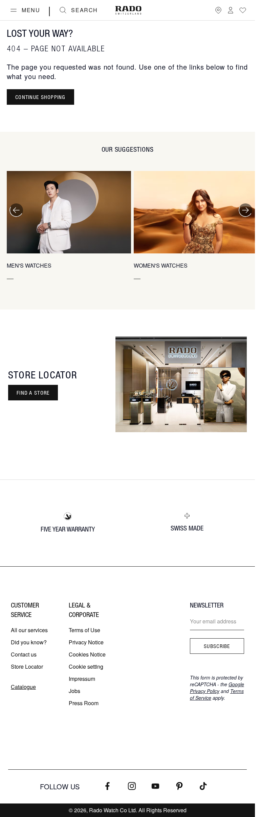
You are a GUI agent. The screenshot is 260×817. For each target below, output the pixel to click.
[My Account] (230, 10)
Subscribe (217, 646)
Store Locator (27, 666)
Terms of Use (84, 630)
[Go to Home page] (128, 10)
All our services (29, 630)
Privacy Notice (86, 642)
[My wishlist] (242, 10)
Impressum (82, 679)
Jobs (74, 691)
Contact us (24, 654)
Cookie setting (86, 666)
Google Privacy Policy (217, 687)
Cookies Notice (87, 654)
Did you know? (29, 642)
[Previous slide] (16, 210)
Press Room (84, 703)
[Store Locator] (218, 10)
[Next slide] (245, 210)
